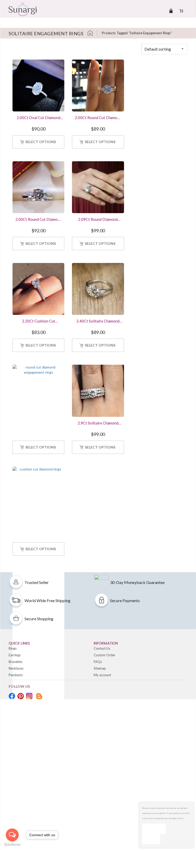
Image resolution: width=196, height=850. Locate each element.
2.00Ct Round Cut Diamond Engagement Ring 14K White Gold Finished (98, 118)
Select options (40, 142)
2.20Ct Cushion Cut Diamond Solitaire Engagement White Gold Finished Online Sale (38, 321)
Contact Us (102, 648)
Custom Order (104, 655)
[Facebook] (12, 696)
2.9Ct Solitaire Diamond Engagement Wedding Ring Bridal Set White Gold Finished (98, 423)
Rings (13, 648)
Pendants (16, 675)
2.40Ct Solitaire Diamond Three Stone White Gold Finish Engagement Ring (97, 321)
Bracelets (15, 662)
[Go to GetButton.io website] (12, 844)
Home (92, 33)
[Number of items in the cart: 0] (181, 11)
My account (102, 675)
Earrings (15, 655)
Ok (154, 828)
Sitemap (100, 668)
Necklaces (16, 668)
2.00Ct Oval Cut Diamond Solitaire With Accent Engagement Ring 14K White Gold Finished (38, 118)
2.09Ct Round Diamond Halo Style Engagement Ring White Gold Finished (97, 220)
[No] (151, 839)
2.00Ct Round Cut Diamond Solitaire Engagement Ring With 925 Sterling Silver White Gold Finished (38, 220)
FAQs (98, 662)
